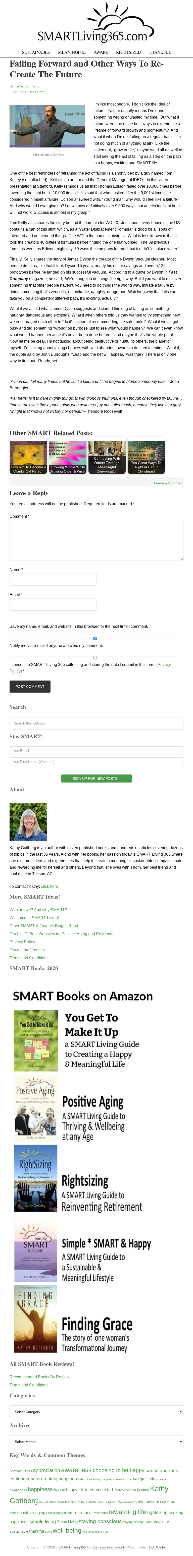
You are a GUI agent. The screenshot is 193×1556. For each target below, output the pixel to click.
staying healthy (133, 1522)
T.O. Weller (157, 1547)
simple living (43, 1521)
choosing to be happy (118, 1470)
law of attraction (51, 1502)
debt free (86, 1479)
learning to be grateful (80, 1502)
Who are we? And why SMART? (38, 910)
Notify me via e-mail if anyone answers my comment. (56, 645)
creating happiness (60, 1478)
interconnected (99, 1489)
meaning (130, 1502)
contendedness (25, 1478)
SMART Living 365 (96, 25)
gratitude (147, 1479)
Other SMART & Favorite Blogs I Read (44, 926)
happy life (75, 1489)
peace (14, 1513)
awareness (76, 1470)
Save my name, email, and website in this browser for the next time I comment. (79, 626)
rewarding (101, 1513)
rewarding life (127, 1511)
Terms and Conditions (29, 958)
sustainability (156, 1521)
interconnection (125, 1490)
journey (143, 1490)
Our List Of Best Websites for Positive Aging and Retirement (63, 934)
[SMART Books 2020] (83, 1354)
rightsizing (157, 1512)
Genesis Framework (109, 1547)
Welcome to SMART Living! (34, 918)
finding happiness (103, 1479)
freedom (120, 1479)
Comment (19, 516)
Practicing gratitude (59, 1513)
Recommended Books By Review (40, 1377)
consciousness (162, 1470)
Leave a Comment (168, 483)
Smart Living (67, 1522)
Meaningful (38, 92)
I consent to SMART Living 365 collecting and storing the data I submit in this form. (90, 667)
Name (16, 569)
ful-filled (132, 1479)
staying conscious (100, 1521)
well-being (67, 1530)
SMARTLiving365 (72, 1547)
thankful (36, 1531)
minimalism (148, 1501)
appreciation (46, 1470)
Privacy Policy (22, 942)
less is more (106, 1502)
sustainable (19, 1531)
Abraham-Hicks (21, 1471)
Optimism (167, 1502)
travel (48, 1531)
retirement (83, 1512)
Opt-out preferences (27, 950)
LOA (119, 1502)
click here (49, 886)
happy (59, 1489)
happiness (40, 1489)
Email (16, 595)
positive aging (32, 1512)
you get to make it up (95, 1531)
